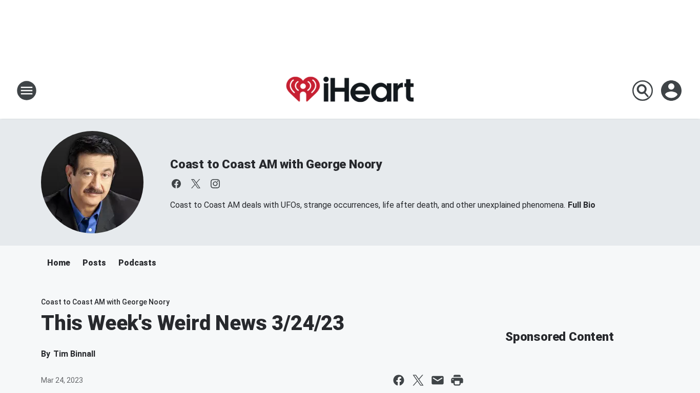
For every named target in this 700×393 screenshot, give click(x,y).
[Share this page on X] (418, 380)
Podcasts (137, 263)
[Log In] (672, 90)
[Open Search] (642, 90)
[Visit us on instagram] (215, 184)
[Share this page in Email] (437, 380)
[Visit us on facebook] (176, 184)
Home (58, 263)
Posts (94, 263)
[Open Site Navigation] (26, 90)
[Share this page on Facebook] (399, 380)
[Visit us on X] (196, 184)
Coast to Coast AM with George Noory (276, 164)
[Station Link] (350, 90)
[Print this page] (457, 380)
